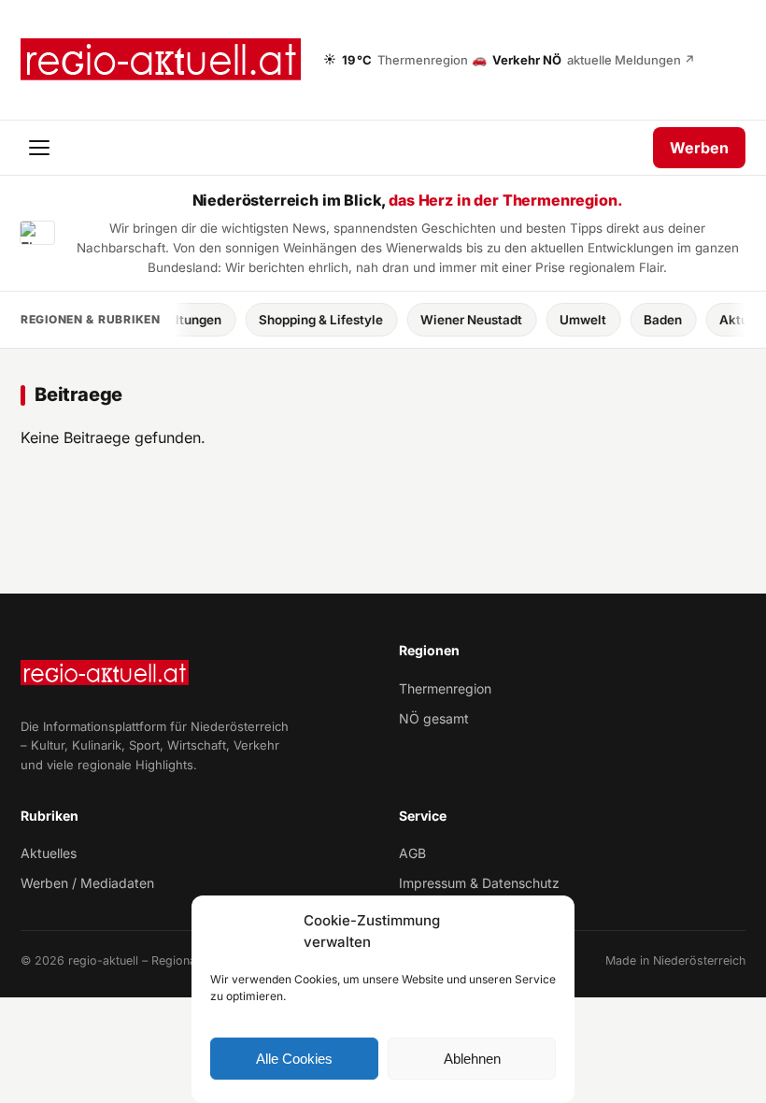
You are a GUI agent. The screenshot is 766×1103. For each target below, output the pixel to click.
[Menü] (41, 147)
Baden (653, 319)
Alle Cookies (294, 1059)
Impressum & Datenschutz (479, 883)
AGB (412, 853)
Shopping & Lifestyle (311, 319)
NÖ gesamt (434, 718)
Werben (699, 147)
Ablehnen (472, 1059)
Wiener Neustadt (462, 319)
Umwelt (573, 319)
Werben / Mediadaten (87, 883)
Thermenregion (445, 688)
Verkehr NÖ (583, 58)
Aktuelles (49, 853)
